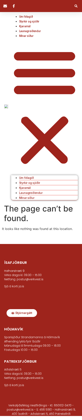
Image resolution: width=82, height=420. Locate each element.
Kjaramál (25, 26)
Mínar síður (26, 35)
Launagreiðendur (30, 31)
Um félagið (26, 16)
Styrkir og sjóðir (29, 21)
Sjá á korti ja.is (14, 385)
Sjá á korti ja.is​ (14, 286)
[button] (76, 6)
